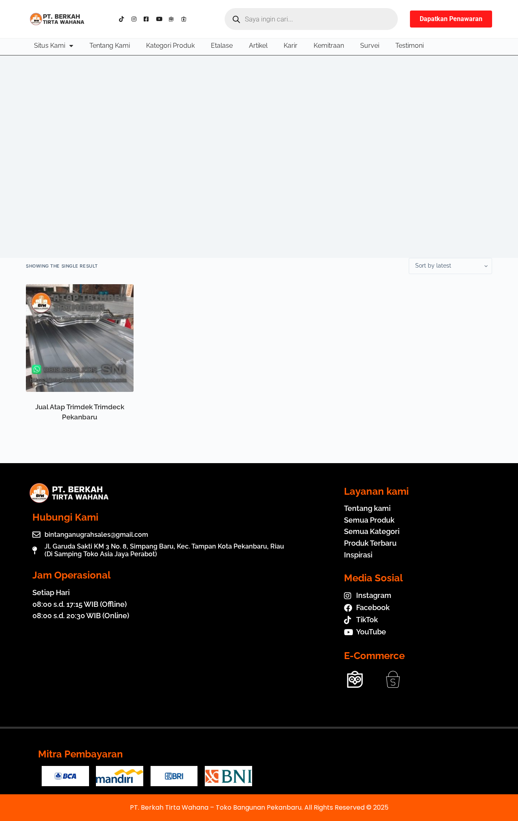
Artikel (258, 45)
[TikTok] (123, 19)
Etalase (222, 45)
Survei (369, 45)
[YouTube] (161, 19)
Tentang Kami (109, 45)
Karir (290, 45)
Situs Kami (49, 45)
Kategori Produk (170, 45)
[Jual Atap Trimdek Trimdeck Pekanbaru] (80, 338)
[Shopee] (185, 19)
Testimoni (409, 45)
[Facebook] (148, 19)
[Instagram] (136, 19)
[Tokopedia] (173, 19)
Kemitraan (329, 45)
